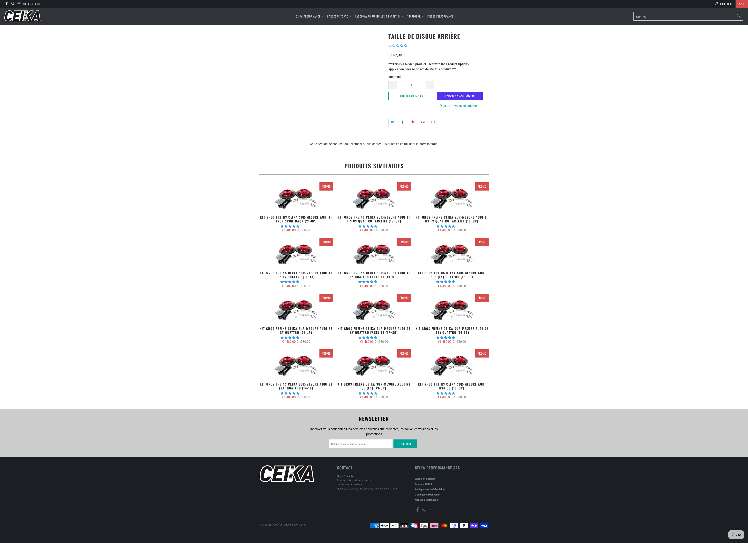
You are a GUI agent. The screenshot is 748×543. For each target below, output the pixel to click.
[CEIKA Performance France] (62, 16)
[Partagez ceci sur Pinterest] (413, 122)
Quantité (394, 77)
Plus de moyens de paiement (459, 106)
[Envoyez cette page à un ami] (433, 122)
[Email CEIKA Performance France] (18, 4)
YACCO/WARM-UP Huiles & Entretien (377, 16)
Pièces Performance (440, 16)
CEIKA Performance (308, 16)
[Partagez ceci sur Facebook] (403, 122)
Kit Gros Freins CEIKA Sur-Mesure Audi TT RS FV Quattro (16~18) (296, 252)
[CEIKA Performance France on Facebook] (6, 4)
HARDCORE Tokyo (338, 16)
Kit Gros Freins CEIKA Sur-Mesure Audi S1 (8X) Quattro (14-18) (296, 364)
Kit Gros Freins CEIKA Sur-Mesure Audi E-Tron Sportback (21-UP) (296, 197)
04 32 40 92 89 (31, 3)
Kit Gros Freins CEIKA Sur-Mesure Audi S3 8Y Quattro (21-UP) (296, 308)
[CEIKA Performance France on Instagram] (12, 4)
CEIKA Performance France (283, 524)
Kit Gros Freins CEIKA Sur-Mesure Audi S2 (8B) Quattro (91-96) (452, 308)
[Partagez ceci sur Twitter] (392, 122)
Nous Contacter (345, 476)
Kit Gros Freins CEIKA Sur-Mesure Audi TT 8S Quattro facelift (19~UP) (374, 252)
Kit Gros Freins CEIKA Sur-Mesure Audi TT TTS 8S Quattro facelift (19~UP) (374, 197)
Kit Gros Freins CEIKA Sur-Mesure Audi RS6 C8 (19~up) (452, 364)
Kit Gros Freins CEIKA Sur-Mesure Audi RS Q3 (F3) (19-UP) (374, 364)
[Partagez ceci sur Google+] (423, 122)
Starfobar (414, 16)
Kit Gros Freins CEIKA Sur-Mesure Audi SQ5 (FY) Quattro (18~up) (452, 252)
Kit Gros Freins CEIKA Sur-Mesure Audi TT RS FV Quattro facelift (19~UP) (452, 197)
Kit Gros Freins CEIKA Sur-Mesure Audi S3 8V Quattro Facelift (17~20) (374, 308)
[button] (397, 45)
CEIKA (302, 524)
